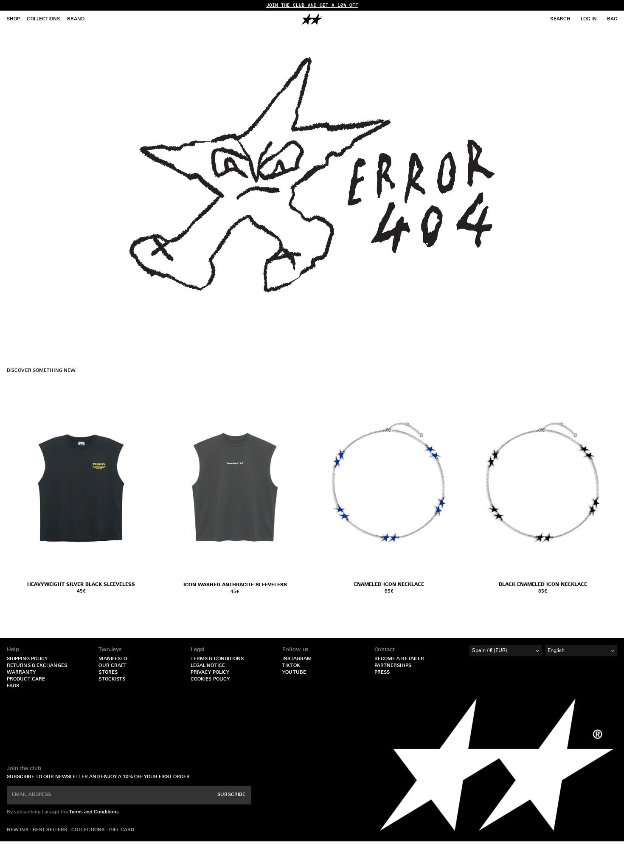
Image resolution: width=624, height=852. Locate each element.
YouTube (294, 672)
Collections (88, 830)
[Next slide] (453, 482)
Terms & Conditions (217, 659)
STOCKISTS (111, 679)
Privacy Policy (210, 672)
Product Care (26, 679)
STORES (108, 672)
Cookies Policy (210, 679)
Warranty (21, 672)
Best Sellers (50, 830)
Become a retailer (399, 659)
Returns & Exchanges (37, 666)
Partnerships (392, 666)
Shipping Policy (27, 659)
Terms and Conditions (94, 812)
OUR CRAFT (112, 666)
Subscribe (231, 795)
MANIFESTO (112, 659)
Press (382, 672)
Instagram (297, 659)
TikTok (291, 666)
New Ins (18, 830)
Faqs (13, 686)
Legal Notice (208, 666)
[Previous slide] (325, 482)
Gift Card (122, 830)
